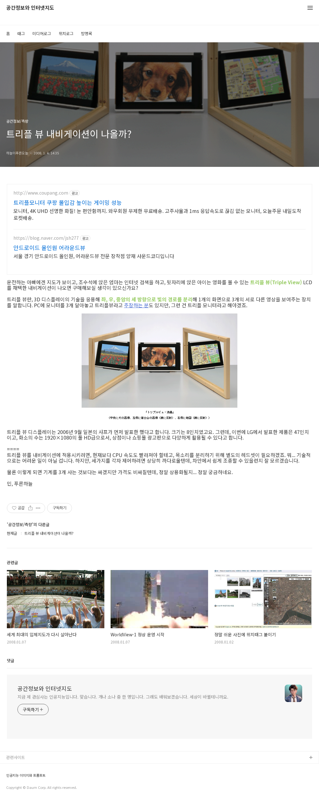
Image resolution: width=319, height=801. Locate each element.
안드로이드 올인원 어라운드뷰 (49, 247)
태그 (21, 33)
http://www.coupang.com (40, 193)
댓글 (10, 660)
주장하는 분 (136, 305)
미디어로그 (41, 33)
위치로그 (66, 33)
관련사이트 (15, 757)
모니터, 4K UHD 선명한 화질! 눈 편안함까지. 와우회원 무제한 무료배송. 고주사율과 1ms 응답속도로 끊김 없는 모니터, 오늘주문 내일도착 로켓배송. (157, 214)
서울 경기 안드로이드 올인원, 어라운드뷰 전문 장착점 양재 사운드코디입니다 (93, 255)
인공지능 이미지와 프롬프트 (25, 775)
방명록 (86, 33)
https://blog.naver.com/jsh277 (46, 238)
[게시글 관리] (38, 508)
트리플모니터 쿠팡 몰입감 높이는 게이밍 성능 (67, 202)
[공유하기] (30, 508)
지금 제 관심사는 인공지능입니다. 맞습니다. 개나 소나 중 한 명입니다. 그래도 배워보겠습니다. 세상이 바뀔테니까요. (122, 697)
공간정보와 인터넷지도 (30, 8)
